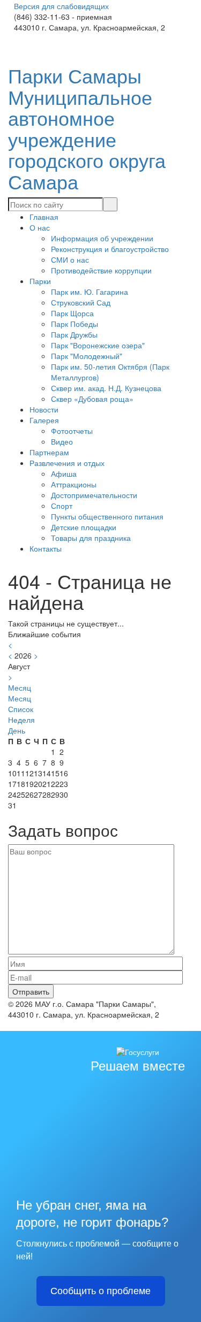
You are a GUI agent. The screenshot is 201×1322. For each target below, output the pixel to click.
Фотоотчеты (72, 430)
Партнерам (49, 452)
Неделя (21, 719)
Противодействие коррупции (101, 270)
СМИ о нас (70, 259)
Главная (43, 216)
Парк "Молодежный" (86, 355)
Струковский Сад (80, 302)
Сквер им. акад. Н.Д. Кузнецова (106, 388)
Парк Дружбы (74, 334)
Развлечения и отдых (67, 462)
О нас (39, 227)
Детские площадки (83, 527)
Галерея (44, 420)
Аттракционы (73, 484)
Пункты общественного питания (107, 516)
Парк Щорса (72, 313)
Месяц (19, 698)
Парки (40, 281)
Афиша (64, 473)
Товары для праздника (91, 537)
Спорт (61, 505)
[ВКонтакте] (11, 38)
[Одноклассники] (19, 38)
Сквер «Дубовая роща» (92, 398)
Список (20, 709)
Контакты (45, 548)
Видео (62, 441)
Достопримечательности (94, 495)
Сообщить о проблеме (100, 1291)
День (16, 730)
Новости (43, 409)
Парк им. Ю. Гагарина (89, 291)
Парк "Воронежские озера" (98, 345)
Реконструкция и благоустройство (110, 248)
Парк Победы (74, 323)
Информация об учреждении (102, 238)
